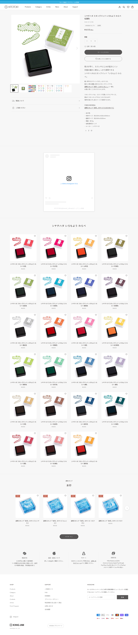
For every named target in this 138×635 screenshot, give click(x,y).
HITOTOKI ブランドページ (55, 626)
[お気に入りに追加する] (35, 236)
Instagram (15, 617)
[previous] (11, 508)
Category (38, 7)
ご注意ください (20, 108)
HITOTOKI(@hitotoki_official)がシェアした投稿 (69, 208)
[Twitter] (86, 130)
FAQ (51, 561)
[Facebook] (88, 130)
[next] (127, 508)
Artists (48, 7)
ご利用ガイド (49, 589)
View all (69, 537)
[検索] (124, 7)
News (57, 7)
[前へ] (14, 48)
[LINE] (91, 130)
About (66, 7)
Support (75, 7)
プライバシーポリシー (52, 599)
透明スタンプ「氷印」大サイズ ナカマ (110, 521)
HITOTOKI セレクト (90, 26)
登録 (122, 597)
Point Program (14, 606)
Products (28, 7)
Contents (12, 599)
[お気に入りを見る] (128, 7)
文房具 (99, 26)
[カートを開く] (132, 7)
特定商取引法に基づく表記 (53, 603)
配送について (20, 101)
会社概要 (47, 609)
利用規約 (47, 596)
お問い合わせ (49, 606)
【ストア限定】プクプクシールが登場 (69, 2)
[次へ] (76, 48)
